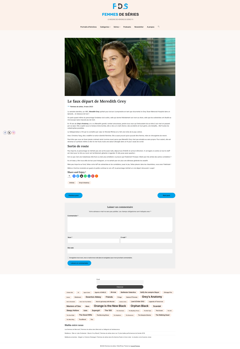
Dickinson (78, 297)
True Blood (82, 319)
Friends (109, 297)
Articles (71, 182)
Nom (70, 237)
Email (98, 279)
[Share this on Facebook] (74, 176)
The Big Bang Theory (134, 310)
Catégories (104, 27)
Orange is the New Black (110, 305)
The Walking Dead (162, 315)
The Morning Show (103, 315)
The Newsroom (129, 315)
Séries (116, 27)
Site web (71, 248)
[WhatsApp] (85, 176)
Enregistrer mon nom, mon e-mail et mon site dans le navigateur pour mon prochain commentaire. (100, 257)
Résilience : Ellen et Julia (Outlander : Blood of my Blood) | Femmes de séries (88, 333)
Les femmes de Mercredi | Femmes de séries (78, 329)
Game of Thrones (131, 297)
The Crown (159, 310)
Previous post (74, 195)
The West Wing (70, 319)
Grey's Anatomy (84, 182)
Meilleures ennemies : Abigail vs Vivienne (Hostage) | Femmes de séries (86, 337)
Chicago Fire (168, 292)
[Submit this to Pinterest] (92, 176)
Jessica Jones (122, 301)
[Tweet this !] (77, 176)
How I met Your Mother (85, 301)
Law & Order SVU (137, 301)
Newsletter (139, 27)
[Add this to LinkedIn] (89, 176)
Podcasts (127, 27)
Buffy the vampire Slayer (149, 292)
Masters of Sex (74, 306)
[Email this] (81, 176)
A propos (150, 27)
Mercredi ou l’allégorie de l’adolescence (108, 329)
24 (78, 292)
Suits (85, 310)
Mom (87, 306)
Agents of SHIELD (100, 292)
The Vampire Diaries (144, 315)
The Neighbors (117, 315)
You (92, 319)
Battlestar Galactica (128, 292)
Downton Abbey (93, 297)
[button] (158, 27)
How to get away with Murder (105, 301)
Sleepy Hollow (73, 310)
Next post (166, 195)
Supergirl (96, 310)
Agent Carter (87, 292)
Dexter (68, 297)
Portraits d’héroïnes (88, 27)
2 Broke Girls (70, 292)
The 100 (108, 310)
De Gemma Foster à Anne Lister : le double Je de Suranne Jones (131, 337)
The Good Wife (85, 315)
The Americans (120, 310)
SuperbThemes (135, 346)
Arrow (113, 292)
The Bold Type (147, 310)
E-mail (123, 237)
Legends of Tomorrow (156, 301)
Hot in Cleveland (71, 301)
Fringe (119, 297)
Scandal (157, 306)
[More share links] (96, 176)
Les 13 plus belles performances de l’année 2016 (130, 333)
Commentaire (73, 216)
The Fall (169, 310)
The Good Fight (70, 315)
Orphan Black (139, 305)
